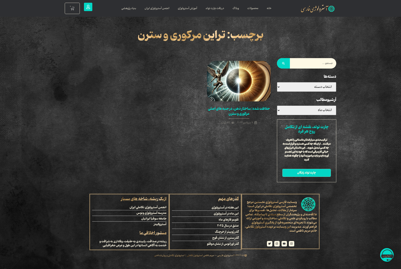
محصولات (252, 8)
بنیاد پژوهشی (128, 8)
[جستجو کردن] (283, 63)
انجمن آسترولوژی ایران (157, 8)
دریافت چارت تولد (215, 8)
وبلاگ (235, 8)
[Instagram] (291, 243)
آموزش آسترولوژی (187, 8)
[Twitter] (269, 243)
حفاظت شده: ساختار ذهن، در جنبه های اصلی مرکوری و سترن (239, 111)
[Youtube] (284, 243)
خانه (269, 8)
